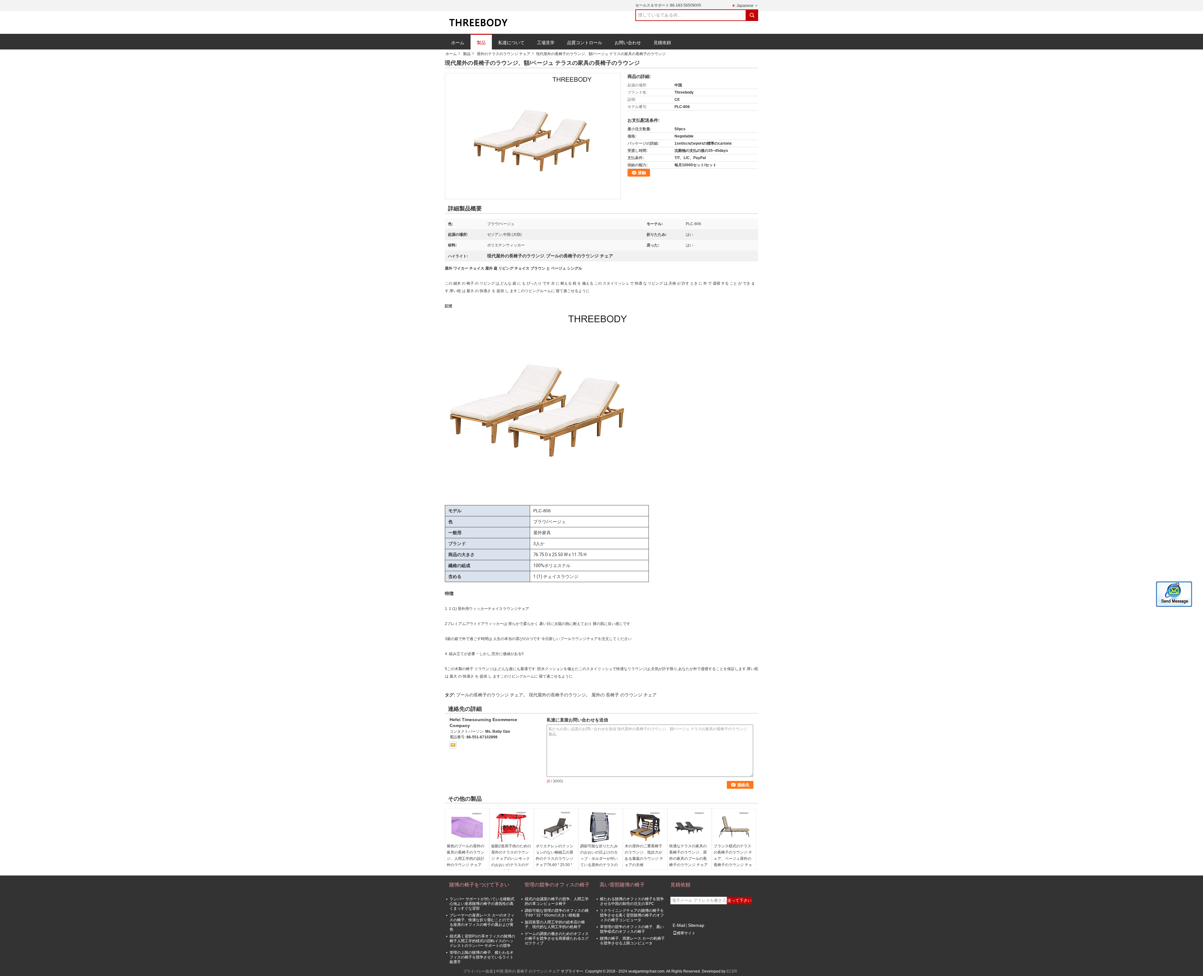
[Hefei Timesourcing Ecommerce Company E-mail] (453, 744)
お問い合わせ (628, 42)
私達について (511, 42)
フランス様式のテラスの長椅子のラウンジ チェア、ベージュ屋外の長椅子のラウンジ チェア (733, 858)
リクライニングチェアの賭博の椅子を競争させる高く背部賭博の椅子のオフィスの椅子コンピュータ (632, 915)
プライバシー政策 (478, 971)
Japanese (745, 5)
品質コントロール (584, 42)
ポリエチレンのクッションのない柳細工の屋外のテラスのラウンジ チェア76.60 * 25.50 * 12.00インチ (554, 858)
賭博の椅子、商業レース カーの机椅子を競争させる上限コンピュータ (632, 940)
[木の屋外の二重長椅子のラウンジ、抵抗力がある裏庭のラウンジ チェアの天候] (645, 827)
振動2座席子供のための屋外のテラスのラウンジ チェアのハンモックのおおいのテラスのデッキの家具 (511, 858)
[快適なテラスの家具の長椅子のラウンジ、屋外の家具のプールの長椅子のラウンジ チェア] (689, 827)
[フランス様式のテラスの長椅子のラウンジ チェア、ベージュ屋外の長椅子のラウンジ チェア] (734, 827)
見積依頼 (662, 42)
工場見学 (546, 42)
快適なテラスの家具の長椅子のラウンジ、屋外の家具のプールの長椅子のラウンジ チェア (688, 855)
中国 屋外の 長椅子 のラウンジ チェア (528, 971)
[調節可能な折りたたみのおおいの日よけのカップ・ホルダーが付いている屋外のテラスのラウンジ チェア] (600, 827)
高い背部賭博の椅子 (622, 884)
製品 (481, 42)
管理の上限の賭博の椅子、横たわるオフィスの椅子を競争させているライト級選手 (481, 957)
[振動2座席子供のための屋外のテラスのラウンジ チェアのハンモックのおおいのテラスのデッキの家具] (512, 827)
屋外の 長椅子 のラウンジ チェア (624, 694)
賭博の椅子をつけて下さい (479, 884)
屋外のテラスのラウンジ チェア (503, 54)
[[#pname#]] (533, 136)
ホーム (457, 42)
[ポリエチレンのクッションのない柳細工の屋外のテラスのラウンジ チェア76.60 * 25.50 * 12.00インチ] (556, 827)
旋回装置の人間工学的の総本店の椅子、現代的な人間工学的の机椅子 (555, 924)
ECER (731, 971)
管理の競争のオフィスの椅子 (557, 884)
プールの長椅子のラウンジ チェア (489, 694)
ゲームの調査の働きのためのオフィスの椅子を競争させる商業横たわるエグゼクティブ (557, 938)
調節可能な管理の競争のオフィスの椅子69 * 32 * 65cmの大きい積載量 (557, 912)
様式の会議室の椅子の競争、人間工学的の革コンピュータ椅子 (557, 901)
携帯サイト (686, 933)
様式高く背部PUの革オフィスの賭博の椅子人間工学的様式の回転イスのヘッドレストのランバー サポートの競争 (482, 941)
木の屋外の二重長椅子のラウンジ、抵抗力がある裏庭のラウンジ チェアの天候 (644, 855)
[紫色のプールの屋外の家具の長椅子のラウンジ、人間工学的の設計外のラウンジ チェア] (467, 827)
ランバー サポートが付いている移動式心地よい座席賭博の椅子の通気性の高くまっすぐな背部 (482, 904)
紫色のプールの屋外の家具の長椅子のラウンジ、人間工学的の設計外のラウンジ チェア (465, 855)
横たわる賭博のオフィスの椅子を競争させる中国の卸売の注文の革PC (632, 901)
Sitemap (696, 925)
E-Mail (679, 925)
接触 (642, 172)
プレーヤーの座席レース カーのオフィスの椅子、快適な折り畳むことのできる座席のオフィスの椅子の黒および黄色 (482, 922)
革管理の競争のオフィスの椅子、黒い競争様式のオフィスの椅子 (632, 929)
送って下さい (739, 900)
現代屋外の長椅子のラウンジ (557, 694)
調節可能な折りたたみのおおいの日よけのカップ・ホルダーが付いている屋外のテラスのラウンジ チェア (599, 858)
